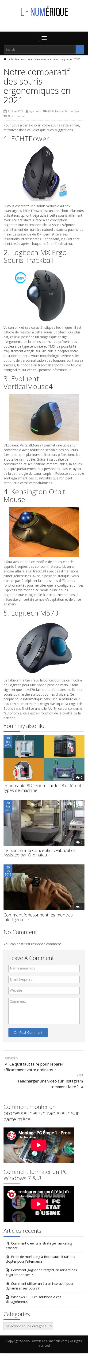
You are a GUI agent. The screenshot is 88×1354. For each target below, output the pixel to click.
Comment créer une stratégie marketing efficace (39, 1245)
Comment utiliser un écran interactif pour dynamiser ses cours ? (39, 1285)
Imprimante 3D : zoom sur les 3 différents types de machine (44, 788)
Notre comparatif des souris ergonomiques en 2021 (37, 86)
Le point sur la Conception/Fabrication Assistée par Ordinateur (40, 852)
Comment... (18, 1001)
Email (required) (22, 979)
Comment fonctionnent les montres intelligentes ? (38, 917)
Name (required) (22, 968)
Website (16, 990)
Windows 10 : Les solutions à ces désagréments (33, 1299)
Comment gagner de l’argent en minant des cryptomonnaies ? (41, 1272)
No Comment (16, 116)
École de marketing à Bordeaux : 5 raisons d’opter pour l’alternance (40, 1259)
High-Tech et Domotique (63, 111)
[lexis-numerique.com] (44, 12)
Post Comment (30, 1032)
